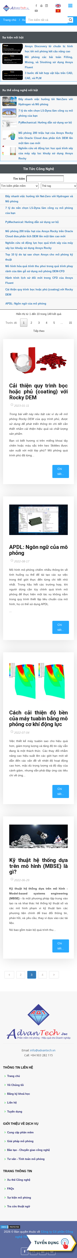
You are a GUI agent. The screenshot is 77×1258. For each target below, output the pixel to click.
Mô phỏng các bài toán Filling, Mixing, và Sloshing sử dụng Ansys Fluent (49, 62)
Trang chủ (9, 19)
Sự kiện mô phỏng (19, 1197)
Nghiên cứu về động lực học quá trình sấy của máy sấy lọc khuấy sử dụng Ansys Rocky (45, 153)
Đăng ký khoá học (18, 1093)
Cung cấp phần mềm (20, 1132)
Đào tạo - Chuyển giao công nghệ (28, 1150)
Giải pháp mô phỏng (20, 1141)
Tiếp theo (38, 330)
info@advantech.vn (42, 1050)
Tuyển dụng (14, 1111)
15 (70, 322)
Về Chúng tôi (15, 1085)
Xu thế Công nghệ (18, 1179)
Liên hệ (12, 1102)
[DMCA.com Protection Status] (10, 1226)
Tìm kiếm (19, 178)
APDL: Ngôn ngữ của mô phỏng (25, 303)
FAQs (10, 1188)
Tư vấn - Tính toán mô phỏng (26, 1159)
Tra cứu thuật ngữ (18, 1206)
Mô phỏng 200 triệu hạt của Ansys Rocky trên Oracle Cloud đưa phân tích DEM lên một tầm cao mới (45, 138)
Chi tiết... (60, 471)
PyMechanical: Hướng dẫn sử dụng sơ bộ (45, 122)
